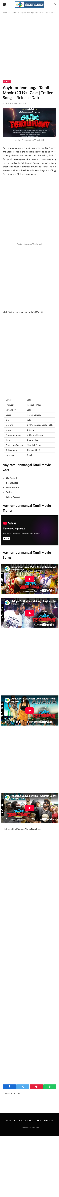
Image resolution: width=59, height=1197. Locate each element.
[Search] (54, 4)
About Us (10, 1121)
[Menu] (4, 4)
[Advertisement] (29, 49)
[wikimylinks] (29, 4)
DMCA (38, 1121)
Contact (48, 1121)
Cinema (7, 81)
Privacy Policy (25, 1121)
